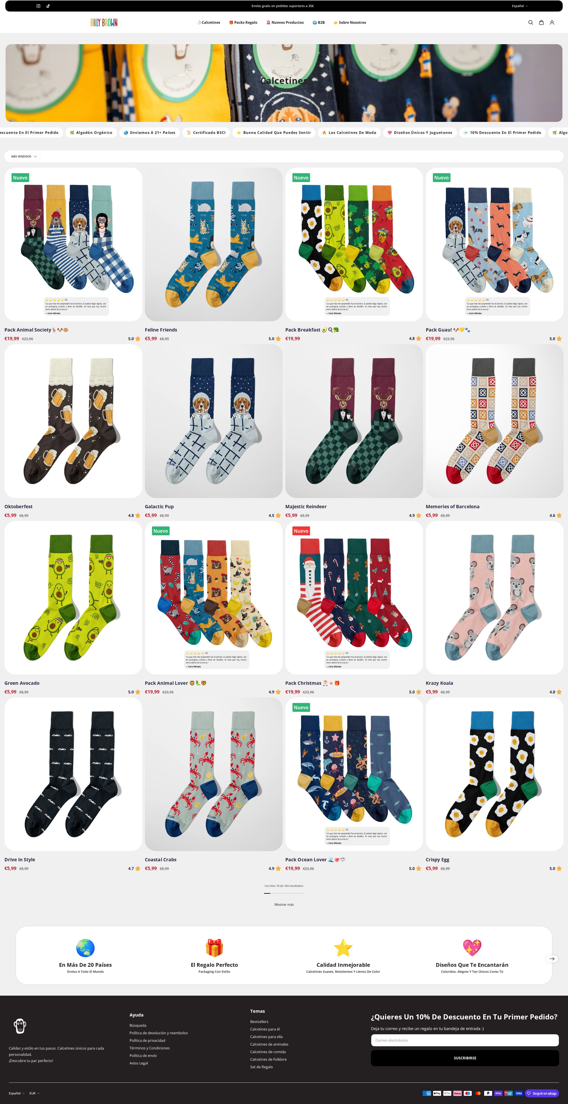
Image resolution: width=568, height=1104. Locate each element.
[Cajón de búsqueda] (530, 22)
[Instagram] (38, 6)
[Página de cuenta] (552, 22)
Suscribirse (465, 1058)
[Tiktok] (48, 6)
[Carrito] (541, 22)
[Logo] (104, 22)
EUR (33, 1093)
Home (274, 89)
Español (518, 6)
